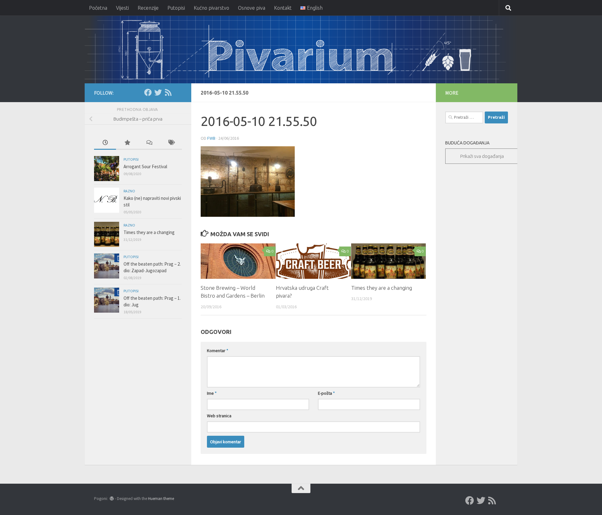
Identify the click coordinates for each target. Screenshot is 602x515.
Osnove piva (251, 8)
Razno (129, 191)
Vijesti (122, 8)
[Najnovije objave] (105, 143)
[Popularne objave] (127, 143)
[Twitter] (158, 92)
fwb (211, 138)
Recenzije (148, 8)
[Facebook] (148, 92)
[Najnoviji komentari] (149, 143)
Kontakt (283, 8)
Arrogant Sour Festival (145, 166)
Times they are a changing (381, 288)
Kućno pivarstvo (211, 8)
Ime (212, 393)
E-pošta (326, 393)
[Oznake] (171, 143)
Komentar (217, 350)
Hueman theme (161, 498)
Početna (98, 8)
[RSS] (168, 92)
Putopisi (176, 8)
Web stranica (219, 416)
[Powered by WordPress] (112, 499)
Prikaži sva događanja (482, 156)
